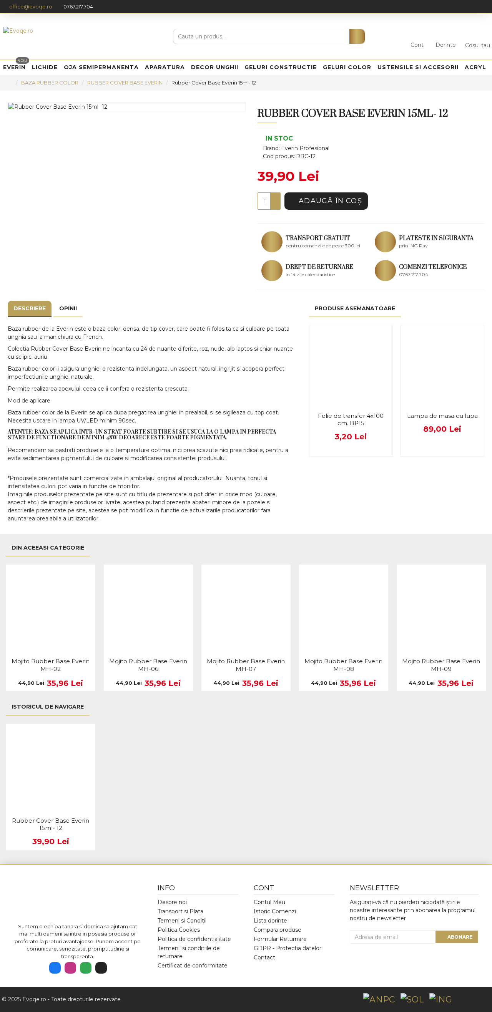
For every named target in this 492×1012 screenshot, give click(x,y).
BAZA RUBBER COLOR (49, 83)
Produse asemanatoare (355, 308)
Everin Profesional (305, 148)
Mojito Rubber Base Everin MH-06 (148, 665)
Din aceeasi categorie (48, 547)
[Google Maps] (85, 968)
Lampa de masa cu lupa (442, 415)
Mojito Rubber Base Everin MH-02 (51, 665)
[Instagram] (70, 968)
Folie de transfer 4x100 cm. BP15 (351, 419)
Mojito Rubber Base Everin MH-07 (246, 665)
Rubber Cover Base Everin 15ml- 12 (50, 824)
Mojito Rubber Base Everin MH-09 (441, 665)
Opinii (68, 308)
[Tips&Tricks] (101, 968)
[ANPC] (379, 999)
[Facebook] (55, 968)
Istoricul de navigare (48, 706)
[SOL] (412, 999)
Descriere (29, 308)
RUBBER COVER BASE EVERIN (125, 83)
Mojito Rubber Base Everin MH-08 (343, 665)
